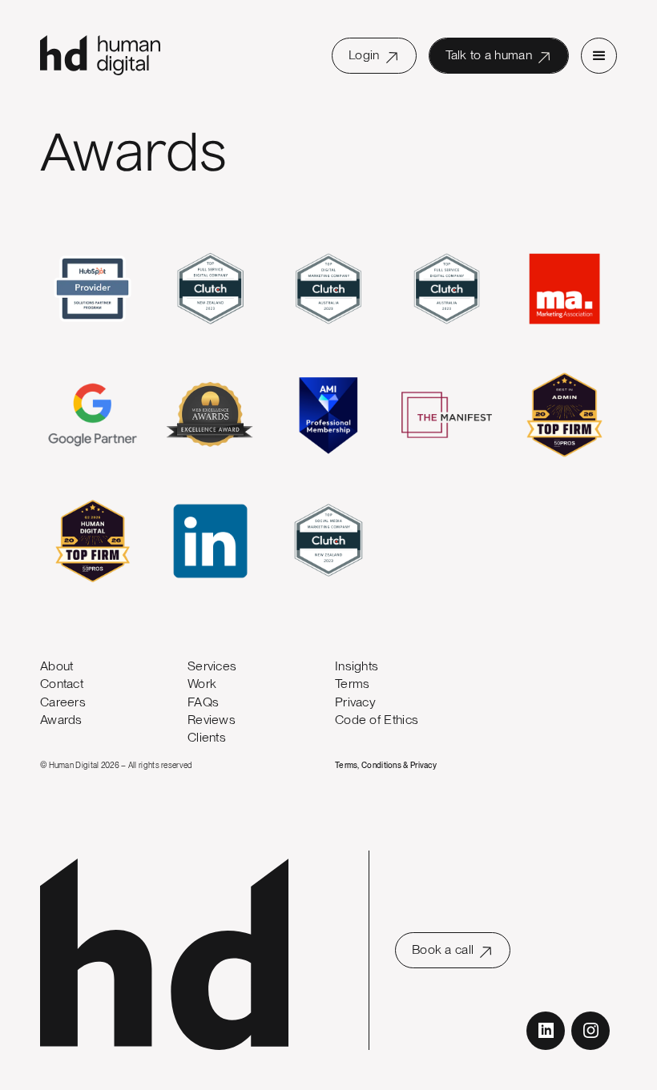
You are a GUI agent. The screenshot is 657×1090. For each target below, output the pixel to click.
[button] (599, 56)
